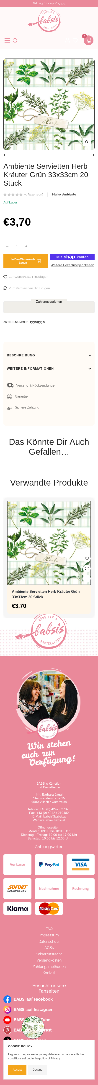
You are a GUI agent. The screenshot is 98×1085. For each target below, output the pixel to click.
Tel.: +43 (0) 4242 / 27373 (49, 3)
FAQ (49, 929)
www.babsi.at (55, 820)
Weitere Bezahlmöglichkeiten (72, 265)
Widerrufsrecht (49, 954)
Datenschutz (49, 941)
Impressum (49, 935)
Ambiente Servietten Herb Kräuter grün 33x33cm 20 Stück (46, 594)
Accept (17, 1069)
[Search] (15, 40)
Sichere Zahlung (27, 407)
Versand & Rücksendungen (36, 385)
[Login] (67, 40)
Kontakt (49, 973)
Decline (37, 1069)
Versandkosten (49, 960)
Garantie (21, 396)
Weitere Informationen (30, 368)
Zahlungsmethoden (49, 967)
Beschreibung (21, 355)
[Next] (93, 155)
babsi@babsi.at (54, 816)
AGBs (49, 948)
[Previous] (5, 155)
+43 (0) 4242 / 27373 (55, 809)
